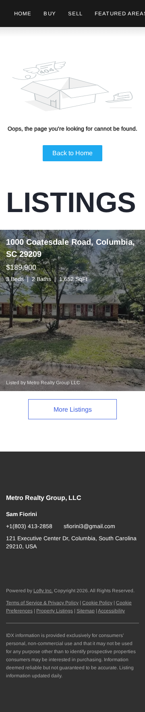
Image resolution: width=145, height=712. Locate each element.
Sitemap (86, 611)
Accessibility (111, 611)
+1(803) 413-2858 (29, 526)
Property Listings (54, 611)
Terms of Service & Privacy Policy (42, 603)
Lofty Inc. (43, 590)
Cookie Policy (97, 603)
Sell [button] (75, 13)
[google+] (12, 564)
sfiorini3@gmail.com (89, 526)
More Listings (73, 409)
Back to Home (72, 153)
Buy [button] (50, 13)
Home (22, 13)
